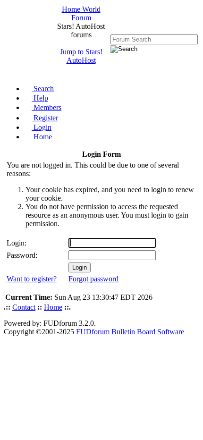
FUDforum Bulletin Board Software (130, 332)
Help (40, 98)
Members (46, 107)
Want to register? (32, 279)
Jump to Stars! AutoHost (81, 56)
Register (45, 118)
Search (43, 89)
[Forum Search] (154, 39)
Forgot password (93, 279)
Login (41, 127)
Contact (23, 307)
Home (42, 137)
